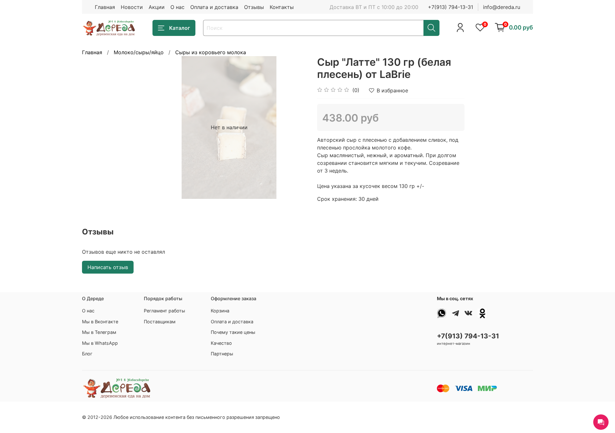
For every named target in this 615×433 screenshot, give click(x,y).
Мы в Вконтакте (100, 321)
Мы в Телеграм (99, 332)
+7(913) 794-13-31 (450, 7)
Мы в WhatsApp (100, 343)
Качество (221, 343)
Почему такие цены (233, 332)
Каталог (179, 28)
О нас (177, 7)
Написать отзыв (107, 267)
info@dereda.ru (501, 7)
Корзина (220, 310)
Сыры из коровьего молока (210, 52)
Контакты (282, 7)
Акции (157, 7)
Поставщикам (160, 321)
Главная (105, 7)
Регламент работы (164, 310)
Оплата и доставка (214, 7)
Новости (132, 7)
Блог (87, 353)
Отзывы (254, 7)
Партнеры (222, 353)
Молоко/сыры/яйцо (139, 52)
